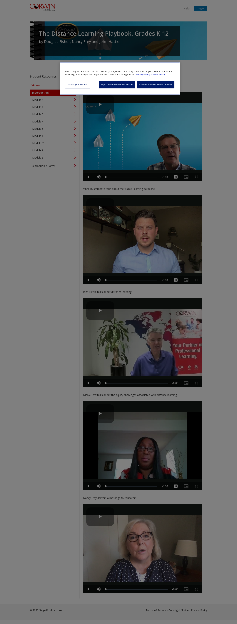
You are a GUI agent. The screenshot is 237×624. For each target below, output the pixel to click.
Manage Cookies (78, 84)
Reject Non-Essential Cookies (117, 84)
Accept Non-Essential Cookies (155, 84)
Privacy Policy (143, 74)
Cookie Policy (158, 74)
